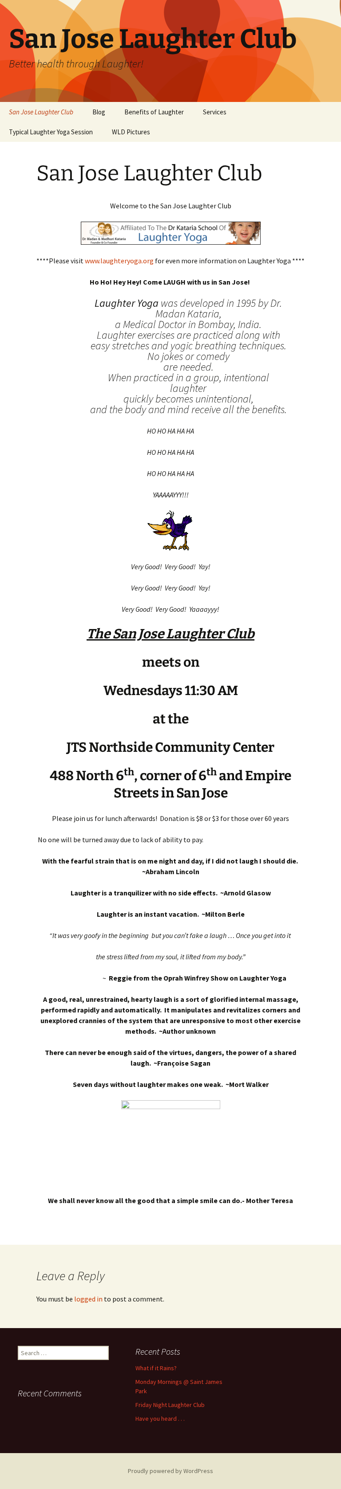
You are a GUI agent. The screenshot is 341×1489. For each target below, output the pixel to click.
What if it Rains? (156, 1368)
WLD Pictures (131, 132)
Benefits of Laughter (154, 112)
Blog (98, 112)
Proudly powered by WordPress (170, 1471)
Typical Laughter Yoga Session (51, 132)
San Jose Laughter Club (41, 112)
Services (214, 112)
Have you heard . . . (160, 1419)
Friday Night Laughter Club (170, 1405)
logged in (88, 1298)
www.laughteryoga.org (119, 260)
